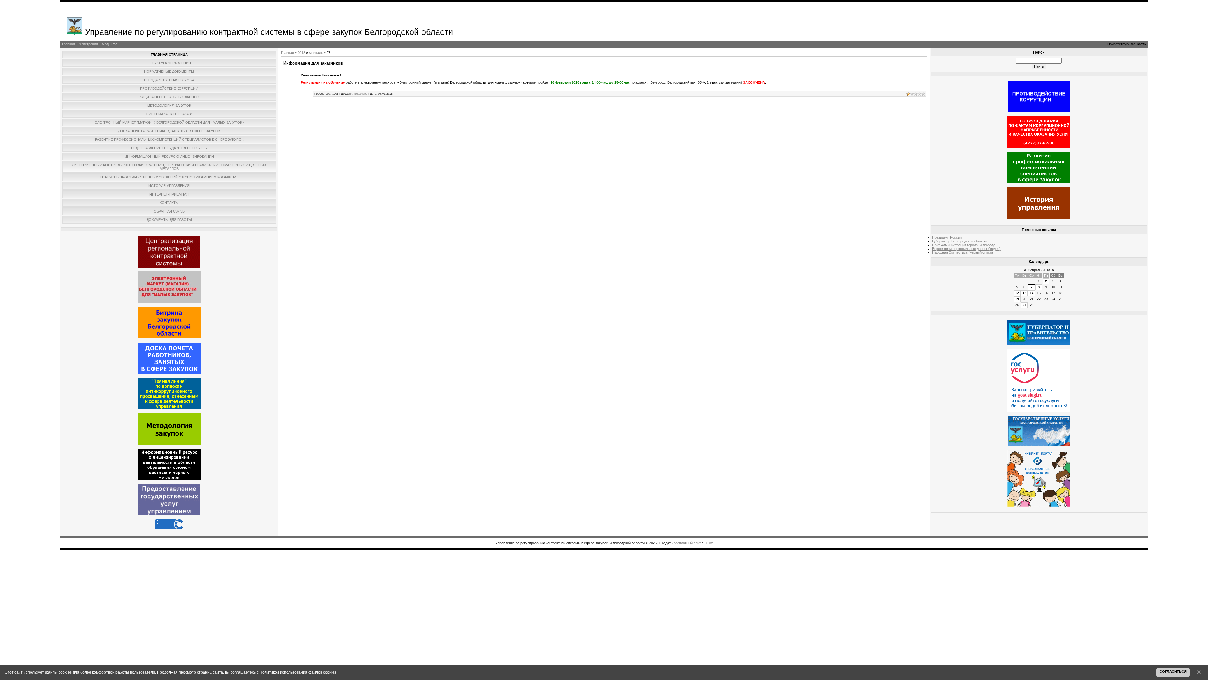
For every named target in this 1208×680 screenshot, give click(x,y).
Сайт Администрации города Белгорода (963, 245)
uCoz (709, 543)
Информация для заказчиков (313, 63)
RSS (114, 44)
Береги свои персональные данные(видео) (966, 249)
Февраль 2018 (1039, 270)
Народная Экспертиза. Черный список (962, 252)
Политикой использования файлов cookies (298, 672)
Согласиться (1173, 671)
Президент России (947, 237)
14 (1031, 293)
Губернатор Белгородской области (959, 241)
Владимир (360, 93)
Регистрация (88, 44)
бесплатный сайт (687, 543)
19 (1017, 299)
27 (1024, 305)
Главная (68, 44)
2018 (301, 52)
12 (1017, 293)
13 (1024, 293)
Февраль (316, 52)
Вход (105, 44)
